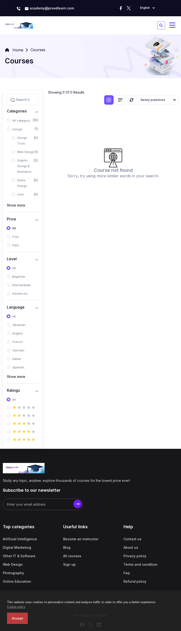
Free (15, 237)
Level (12, 259)
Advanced (19, 293)
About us (130, 547)
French (17, 342)
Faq (126, 573)
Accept (17, 618)
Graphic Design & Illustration (24, 166)
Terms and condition (140, 564)
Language (16, 307)
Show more (16, 205)
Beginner (18, 276)
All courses (72, 556)
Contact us (132, 539)
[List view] (120, 100)
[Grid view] (109, 100)
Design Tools (22, 140)
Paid (15, 245)
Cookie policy (16, 607)
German (18, 350)
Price (11, 219)
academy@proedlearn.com (51, 8)
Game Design (22, 183)
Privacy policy (134, 556)
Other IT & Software (19, 556)
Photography (13, 573)
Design (17, 129)
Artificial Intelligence (20, 539)
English (17, 333)
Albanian (18, 325)
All (14, 228)
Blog (66, 547)
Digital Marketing (17, 547)
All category (21, 120)
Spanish (18, 367)
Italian (16, 359)
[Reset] (131, 100)
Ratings (13, 390)
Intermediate (21, 285)
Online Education (17, 581)
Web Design (25, 152)
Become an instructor (80, 539)
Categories (17, 111)
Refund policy (134, 581)
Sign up (69, 564)
